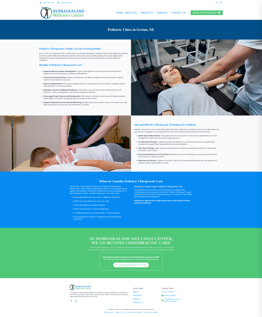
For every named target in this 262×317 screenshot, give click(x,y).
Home (119, 12)
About (136, 292)
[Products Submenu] (154, 13)
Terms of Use (120, 312)
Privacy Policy (108, 312)
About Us (131, 12)
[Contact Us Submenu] (187, 13)
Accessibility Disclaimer (134, 312)
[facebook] (71, 301)
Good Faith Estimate (151, 312)
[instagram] (76, 301)
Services (162, 12)
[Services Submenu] (168, 13)
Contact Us (178, 12)
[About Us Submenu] (138, 13)
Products (147, 12)
